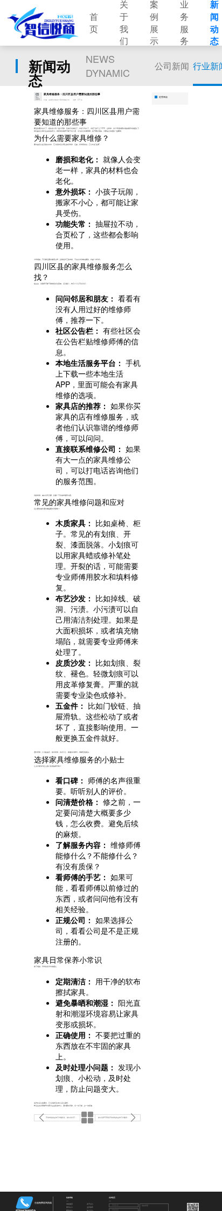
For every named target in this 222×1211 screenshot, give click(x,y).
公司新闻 (172, 66)
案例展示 (69, 1207)
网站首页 (69, 1204)
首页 (93, 23)
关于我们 (90, 1204)
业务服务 (90, 1207)
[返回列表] (87, 1118)
